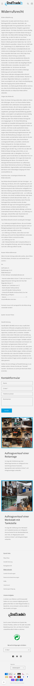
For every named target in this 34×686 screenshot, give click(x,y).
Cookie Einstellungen (9, 573)
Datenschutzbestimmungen (11, 577)
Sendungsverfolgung (9, 589)
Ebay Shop (6, 558)
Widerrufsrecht (7, 569)
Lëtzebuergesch (16, 667)
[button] (2, 4)
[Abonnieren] (28, 650)
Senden (6, 410)
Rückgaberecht (7, 565)
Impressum (6, 585)
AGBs (4, 581)
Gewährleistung (7, 562)
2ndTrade (14, 682)
